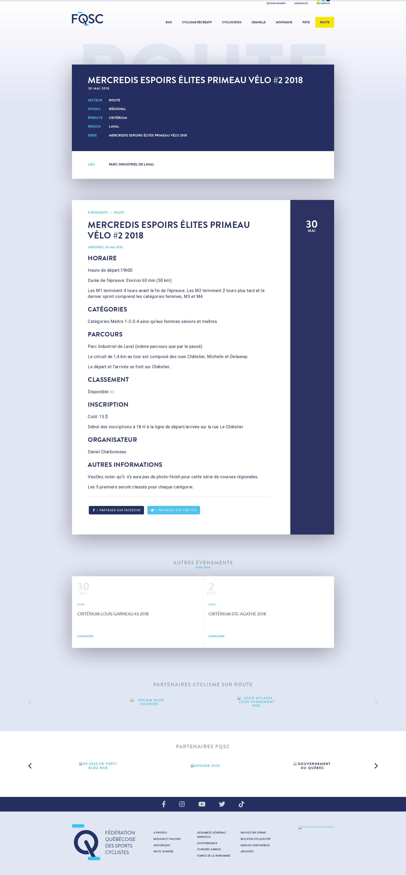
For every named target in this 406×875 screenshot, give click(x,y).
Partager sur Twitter (177, 510)
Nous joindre (164, 851)
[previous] (30, 702)
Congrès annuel (209, 849)
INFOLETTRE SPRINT (253, 833)
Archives (247, 851)
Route (324, 22)
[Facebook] (164, 804)
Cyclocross (231, 22)
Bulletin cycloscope (256, 839)
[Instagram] (182, 804)
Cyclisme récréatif (197, 22)
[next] (375, 702)
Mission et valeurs (167, 839)
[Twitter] (222, 804)
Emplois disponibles (255, 845)
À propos (160, 833)
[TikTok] (241, 804)
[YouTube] (202, 804)
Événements (98, 212)
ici (112, 391)
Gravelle (259, 22)
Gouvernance (207, 843)
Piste (306, 22)
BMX (169, 22)
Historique (162, 845)
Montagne (284, 22)
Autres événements (203, 562)
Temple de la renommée (213, 856)
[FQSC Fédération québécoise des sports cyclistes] (98, 19)
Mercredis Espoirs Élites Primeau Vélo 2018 (148, 135)
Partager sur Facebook (120, 510)
